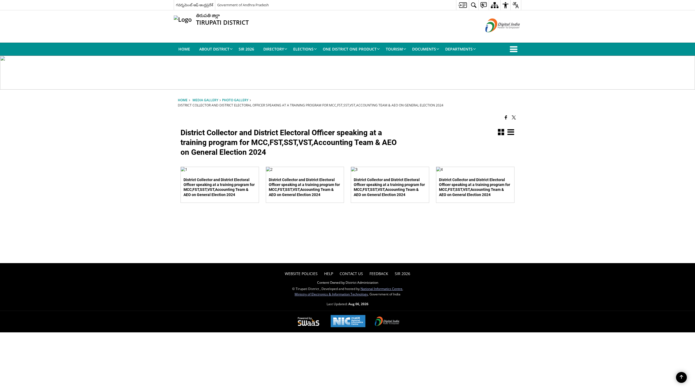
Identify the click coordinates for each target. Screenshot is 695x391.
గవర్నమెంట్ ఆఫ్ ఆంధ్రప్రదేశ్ (194, 4)
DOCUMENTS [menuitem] (424, 49)
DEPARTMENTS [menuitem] (459, 49)
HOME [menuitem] (184, 49)
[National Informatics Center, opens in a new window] (348, 321)
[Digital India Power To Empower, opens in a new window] (387, 321)
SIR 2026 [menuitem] (246, 49)
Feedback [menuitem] (378, 273)
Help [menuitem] (328, 273)
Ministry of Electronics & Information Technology (331, 294)
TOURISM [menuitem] (394, 49)
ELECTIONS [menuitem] (303, 49)
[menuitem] (462, 5)
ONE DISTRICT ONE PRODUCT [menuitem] (350, 49)
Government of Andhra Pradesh (243, 4)
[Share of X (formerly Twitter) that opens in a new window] (513, 117)
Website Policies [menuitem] (301, 273)
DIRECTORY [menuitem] (273, 49)
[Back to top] (681, 377)
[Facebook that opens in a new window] (506, 117)
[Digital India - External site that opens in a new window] (495, 36)
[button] (514, 49)
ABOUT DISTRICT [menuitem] (214, 49)
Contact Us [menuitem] (351, 273)
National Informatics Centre (381, 288)
